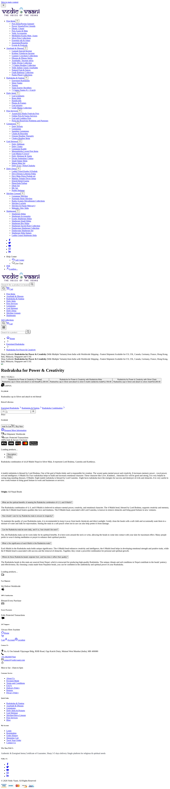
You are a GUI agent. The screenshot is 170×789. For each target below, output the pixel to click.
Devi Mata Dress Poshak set (23, 176)
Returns (9, 690)
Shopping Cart (12, 738)
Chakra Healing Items (21, 138)
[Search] (32, 284)
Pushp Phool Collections (22, 75)
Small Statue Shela (19, 161)
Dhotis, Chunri (18, 28)
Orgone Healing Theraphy (23, 136)
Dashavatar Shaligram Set (22, 230)
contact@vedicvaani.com (14, 660)
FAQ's (9, 685)
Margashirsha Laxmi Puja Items (25, 151)
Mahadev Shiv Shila (20, 208)
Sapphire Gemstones (20, 131)
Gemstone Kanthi (19, 149)
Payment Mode (12, 681)
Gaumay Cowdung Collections (25, 56)
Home (12, 338)
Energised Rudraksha (21, 80)
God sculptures (18, 96)
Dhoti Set (16, 186)
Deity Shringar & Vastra (22, 156)
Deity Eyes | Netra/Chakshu (23, 165)
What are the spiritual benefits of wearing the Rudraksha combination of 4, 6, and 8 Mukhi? (37, 502)
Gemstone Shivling (20, 196)
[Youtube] (9, 246)
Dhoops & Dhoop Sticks (22, 58)
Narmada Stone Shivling (22, 198)
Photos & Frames (19, 103)
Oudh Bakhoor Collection (22, 72)
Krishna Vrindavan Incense (23, 53)
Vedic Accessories (19, 33)
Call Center (19, 260)
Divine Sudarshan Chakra (22, 158)
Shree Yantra (17, 83)
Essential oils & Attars (21, 40)
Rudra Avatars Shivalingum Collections (28, 201)
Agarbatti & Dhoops (15, 48)
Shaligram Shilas (19, 214)
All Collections (7, 320)
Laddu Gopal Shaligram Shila (24, 235)
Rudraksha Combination (52, 408)
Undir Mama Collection (22, 108)
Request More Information (15, 430)
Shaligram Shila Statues (21, 233)
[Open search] (3, 289)
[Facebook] (9, 240)
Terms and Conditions (15, 683)
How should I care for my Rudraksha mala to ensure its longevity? (27, 516)
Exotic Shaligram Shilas (22, 218)
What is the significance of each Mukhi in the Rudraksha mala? (26, 543)
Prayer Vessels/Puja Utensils (23, 26)
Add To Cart (6, 427)
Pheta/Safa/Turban (19, 183)
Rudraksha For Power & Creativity (21, 350)
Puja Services (12, 111)
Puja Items (10, 21)
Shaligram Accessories (21, 216)
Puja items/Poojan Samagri (23, 24)
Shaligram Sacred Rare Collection (26, 226)
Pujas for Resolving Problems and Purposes (30, 121)
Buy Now (19, 427)
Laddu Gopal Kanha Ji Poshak (24, 171)
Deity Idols (11, 93)
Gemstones (11, 124)
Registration (11, 733)
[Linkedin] (9, 252)
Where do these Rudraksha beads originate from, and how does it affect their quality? (35, 557)
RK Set (15, 188)
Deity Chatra (17, 146)
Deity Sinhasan (18, 144)
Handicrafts (16, 101)
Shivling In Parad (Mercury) (23, 206)
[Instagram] (9, 249)
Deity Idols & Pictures (15, 710)
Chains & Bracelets (20, 133)
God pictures (17, 105)
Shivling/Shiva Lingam (16, 715)
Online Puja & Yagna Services (24, 116)
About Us (10, 678)
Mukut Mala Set (18, 163)
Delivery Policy (13, 688)
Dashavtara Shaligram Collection (25, 228)
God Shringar (12, 141)
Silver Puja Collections (21, 38)
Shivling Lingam (13, 193)
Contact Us (11, 743)
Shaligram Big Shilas (20, 223)
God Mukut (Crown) (20, 154)
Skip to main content (9, 2)
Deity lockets (17, 126)
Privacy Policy (12, 693)
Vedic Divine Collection (22, 63)
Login (8, 731)
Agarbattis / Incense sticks (22, 60)
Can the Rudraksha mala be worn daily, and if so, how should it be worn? (30, 530)
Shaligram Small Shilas (21, 221)
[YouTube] (7, 770)
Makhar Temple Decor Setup (24, 178)
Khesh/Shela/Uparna (20, 181)
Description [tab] (11, 454)
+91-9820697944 (8, 657)
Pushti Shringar (18, 190)
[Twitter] (9, 243)
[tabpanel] (85, 479)
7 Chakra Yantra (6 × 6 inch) (24, 90)
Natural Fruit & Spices (21, 70)
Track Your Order (13, 740)
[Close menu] (3, 5)
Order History (12, 735)
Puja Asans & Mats (20, 31)
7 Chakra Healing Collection (24, 65)
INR (8, 266)
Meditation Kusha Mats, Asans (24, 36)
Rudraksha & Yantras (15, 78)
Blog (8, 720)
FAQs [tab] (9, 457)
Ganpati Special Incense (22, 51)
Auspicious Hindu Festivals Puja (25, 113)
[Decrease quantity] (3, 411)
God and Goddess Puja (21, 118)
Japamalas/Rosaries (20, 43)
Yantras (15, 85)
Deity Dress (11, 169)
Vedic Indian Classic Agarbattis (25, 68)
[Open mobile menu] (3, 327)
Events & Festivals (19, 45)
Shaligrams (11, 211)
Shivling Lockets (19, 203)
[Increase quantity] (33, 411)
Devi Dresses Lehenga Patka (24, 174)
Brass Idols (16, 98)
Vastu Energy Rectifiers (21, 88)
